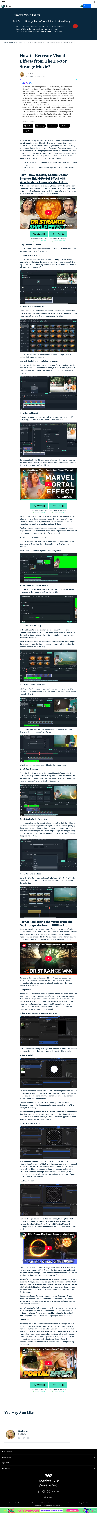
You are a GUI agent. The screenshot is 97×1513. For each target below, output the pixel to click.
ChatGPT (29, 125)
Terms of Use (31, 1503)
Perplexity (41, 125)
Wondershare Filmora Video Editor (44, 182)
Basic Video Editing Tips (17, 42)
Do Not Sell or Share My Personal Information (49, 1503)
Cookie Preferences (68, 1503)
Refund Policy (78, 1503)
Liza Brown (30, 73)
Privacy (24, 1503)
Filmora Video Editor (26, 15)
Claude (66, 125)
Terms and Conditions (15, 1503)
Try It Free (38, 234)
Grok (29, 131)
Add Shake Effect (33, 874)
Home (6, 42)
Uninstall (85, 1503)
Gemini (53, 125)
